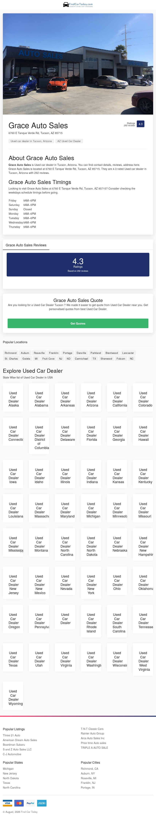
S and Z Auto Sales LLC (17, 749)
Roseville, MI (88, 778)
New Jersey (10, 773)
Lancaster (128, 353)
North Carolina (11, 787)
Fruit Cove (48, 358)
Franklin (53, 353)
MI (36, 358)
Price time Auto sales (93, 743)
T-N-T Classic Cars (92, 728)
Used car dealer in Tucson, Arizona (31, 141)
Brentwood (112, 353)
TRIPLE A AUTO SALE (94, 747)
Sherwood (106, 358)
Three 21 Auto (11, 735)
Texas (6, 782)
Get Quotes (78, 323)
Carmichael (81, 358)
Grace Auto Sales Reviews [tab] (26, 244)
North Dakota (11, 778)
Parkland (96, 353)
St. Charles (11, 358)
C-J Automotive (12, 754)
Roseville (39, 353)
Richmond (10, 353)
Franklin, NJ (88, 782)
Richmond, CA (89, 768)
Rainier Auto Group (92, 733)
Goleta (26, 358)
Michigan (8, 768)
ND (68, 358)
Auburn (25, 353)
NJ (60, 358)
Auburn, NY (88, 773)
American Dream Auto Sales (20, 740)
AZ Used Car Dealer (69, 141)
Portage (67, 353)
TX (94, 358)
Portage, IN (88, 787)
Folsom (121, 358)
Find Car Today (29, 812)
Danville (81, 353)
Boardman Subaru (14, 744)
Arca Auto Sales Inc (92, 738)
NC (132, 358)
